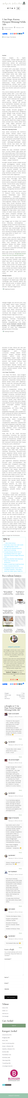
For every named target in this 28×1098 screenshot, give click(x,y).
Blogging (4, 1037)
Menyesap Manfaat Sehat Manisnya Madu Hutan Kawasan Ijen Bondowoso (13, 560)
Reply (20, 739)
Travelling (5, 1063)
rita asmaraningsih (13, 759)
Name (6, 977)
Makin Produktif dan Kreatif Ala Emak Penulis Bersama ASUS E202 (14, 565)
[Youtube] (17, 679)
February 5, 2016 (20, 27)
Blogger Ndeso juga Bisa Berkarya (8, 696)
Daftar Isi (4, 1010)
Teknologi (5, 1060)
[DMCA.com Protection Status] (6, 1084)
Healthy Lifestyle (7, 1049)
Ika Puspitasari (12, 871)
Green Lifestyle (6, 1046)
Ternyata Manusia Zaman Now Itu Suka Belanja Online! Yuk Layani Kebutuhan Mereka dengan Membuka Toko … (14, 554)
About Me (5, 1007)
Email (6, 983)
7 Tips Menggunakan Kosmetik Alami (21, 696)
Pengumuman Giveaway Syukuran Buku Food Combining (13, 549)
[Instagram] (11, 679)
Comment (7, 959)
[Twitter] (15, 679)
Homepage (5, 1016)
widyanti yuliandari (8, 27)
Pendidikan (5, 1054)
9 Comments (7, 29)
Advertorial (5, 1034)
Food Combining (7, 1043)
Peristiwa (4, 1057)
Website (6, 989)
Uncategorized (6, 1066)
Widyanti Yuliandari (14, 1095)
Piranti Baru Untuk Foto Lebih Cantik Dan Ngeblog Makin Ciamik (13, 545)
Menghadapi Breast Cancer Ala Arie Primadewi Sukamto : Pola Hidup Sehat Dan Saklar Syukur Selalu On (13, 569)
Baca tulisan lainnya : (11, 543)
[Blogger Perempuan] (14, 1075)
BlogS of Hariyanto (13, 818)
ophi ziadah (11, 909)
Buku (3, 1040)
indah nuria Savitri (13, 713)
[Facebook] (13, 679)
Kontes (4, 1051)
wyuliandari (11, 742)
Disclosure (5, 1013)
